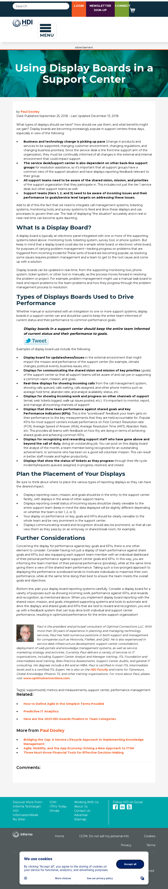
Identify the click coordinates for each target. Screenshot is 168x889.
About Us (80, 806)
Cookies (149, 836)
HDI (16, 811)
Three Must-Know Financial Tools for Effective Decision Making (74, 752)
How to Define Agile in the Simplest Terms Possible (64, 704)
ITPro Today (58, 806)
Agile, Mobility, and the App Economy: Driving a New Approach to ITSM (79, 748)
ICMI (53, 802)
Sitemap (80, 819)
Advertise (81, 815)
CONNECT (123, 6)
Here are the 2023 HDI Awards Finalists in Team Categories (70, 719)
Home (59, 836)
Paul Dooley (30, 112)
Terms (150, 845)
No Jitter (19, 819)
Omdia (54, 811)
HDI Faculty (99, 669)
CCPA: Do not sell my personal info (104, 836)
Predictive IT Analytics (41, 711)
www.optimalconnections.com (46, 678)
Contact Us (82, 811)
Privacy (126, 845)
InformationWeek (25, 815)
